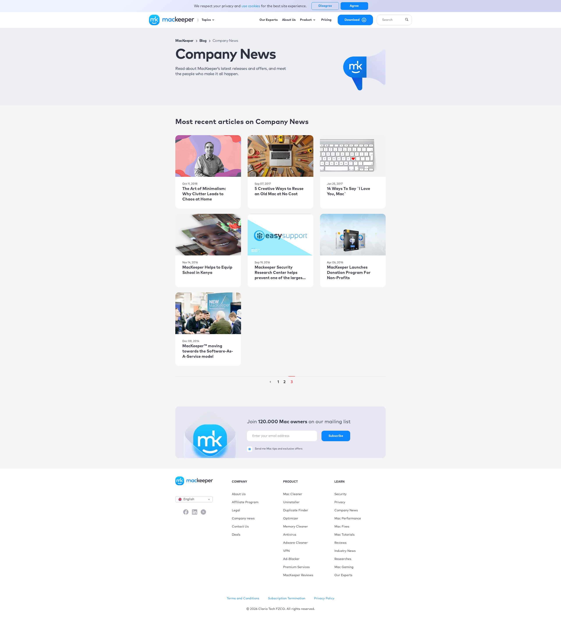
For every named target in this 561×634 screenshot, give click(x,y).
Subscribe (335, 435)
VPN (286, 551)
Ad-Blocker (291, 559)
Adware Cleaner (295, 542)
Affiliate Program (245, 502)
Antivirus (289, 534)
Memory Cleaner (295, 526)
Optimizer (290, 518)
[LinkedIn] (194, 512)
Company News (346, 510)
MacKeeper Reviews (298, 575)
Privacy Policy (324, 598)
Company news (243, 518)
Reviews (340, 542)
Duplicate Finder (295, 510)
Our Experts (343, 575)
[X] (203, 512)
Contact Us (240, 526)
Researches (342, 559)
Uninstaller (291, 502)
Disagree (325, 5)
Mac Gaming (343, 567)
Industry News (345, 551)
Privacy (339, 502)
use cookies (251, 6)
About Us (239, 494)
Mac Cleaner (292, 494)
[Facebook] (185, 512)
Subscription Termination (286, 598)
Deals (236, 534)
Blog (203, 41)
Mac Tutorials (344, 534)
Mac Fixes (341, 526)
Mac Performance (347, 518)
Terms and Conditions (243, 598)
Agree (354, 5)
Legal (236, 510)
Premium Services (296, 567)
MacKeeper (184, 41)
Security (340, 494)
